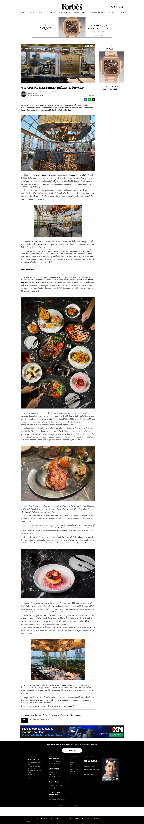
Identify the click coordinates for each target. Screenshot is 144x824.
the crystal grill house (44, 719)
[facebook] (85, 100)
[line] (89, 100)
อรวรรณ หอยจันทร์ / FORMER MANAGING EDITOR (43, 92)
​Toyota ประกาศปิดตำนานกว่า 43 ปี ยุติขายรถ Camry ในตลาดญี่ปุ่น (52, 706)
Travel (35, 94)
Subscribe (72, 750)
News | (30, 94)
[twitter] (93, 100)
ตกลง (114, 820)
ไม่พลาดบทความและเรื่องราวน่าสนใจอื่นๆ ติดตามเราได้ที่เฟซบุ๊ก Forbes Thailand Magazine (51, 715)
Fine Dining (32, 719)
